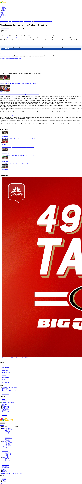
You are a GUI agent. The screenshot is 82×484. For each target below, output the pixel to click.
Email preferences (3, 17)
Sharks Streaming (5, 394)
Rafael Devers (5, 169)
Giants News (7, 444)
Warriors (4, 4)
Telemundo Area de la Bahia (11, 473)
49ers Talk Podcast (8, 435)
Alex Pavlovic (7, 443)
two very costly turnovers (7, 37)
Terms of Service (5, 407)
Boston (3, 399)
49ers (3, 6)
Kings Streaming (5, 392)
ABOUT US (4, 404)
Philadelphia (4, 400)
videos (3, 469)
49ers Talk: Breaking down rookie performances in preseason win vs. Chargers (19, 94)
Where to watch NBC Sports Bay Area (9, 387)
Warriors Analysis (8, 432)
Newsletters (2, 14)
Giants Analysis (5, 153)
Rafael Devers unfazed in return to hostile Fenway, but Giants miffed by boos (17, 171)
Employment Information (7, 411)
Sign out (1, 18)
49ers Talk (2, 91)
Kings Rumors (7, 456)
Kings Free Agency (8, 454)
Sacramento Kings (5, 451)
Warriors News (8, 431)
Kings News (7, 452)
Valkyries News (8, 462)
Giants (3, 7)
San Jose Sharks (5, 457)
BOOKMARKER (3, 30)
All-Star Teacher (5, 465)
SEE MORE (2, 359)
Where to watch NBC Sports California (9, 390)
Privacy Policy (5, 408)
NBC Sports (19, 473)
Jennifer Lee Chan (5, 28)
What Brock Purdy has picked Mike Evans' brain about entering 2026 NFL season (18, 147)
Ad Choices (4, 415)
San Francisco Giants (6, 441)
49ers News (7, 439)
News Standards (5, 406)
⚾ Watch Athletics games (47, 21)
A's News (7, 447)
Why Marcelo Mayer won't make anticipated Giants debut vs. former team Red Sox (18, 155)
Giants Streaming (5, 388)
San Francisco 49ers (6, 434)
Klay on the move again (28, 21)
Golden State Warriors (6, 428)
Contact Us (4, 405)
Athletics (4, 8)
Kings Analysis (8, 453)
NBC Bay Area (3, 473)
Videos (1, 12)
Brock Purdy (2, 81)
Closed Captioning (5, 412)
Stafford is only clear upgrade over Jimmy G (11, 115)
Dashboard (2, 16)
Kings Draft (7, 455)
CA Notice (4, 410)
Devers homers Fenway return (5, 21)
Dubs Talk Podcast (8, 429)
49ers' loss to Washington (19, 37)
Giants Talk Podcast (8, 442)
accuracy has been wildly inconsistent (11, 51)
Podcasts (1, 13)
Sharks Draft (7, 460)
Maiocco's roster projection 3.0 (17, 21)
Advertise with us (5, 409)
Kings (3, 9)
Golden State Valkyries (6, 461)
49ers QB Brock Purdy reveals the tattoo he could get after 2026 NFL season (18, 83)
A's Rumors (7, 449)
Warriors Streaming (6, 389)
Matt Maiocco (7, 437)
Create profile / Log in (4, 15)
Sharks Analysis (8, 459)
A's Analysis (7, 448)
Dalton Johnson (8, 433)
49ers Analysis (7, 440)
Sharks (3, 10)
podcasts (4, 470)
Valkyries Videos (8, 464)
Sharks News (7, 458)
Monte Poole (7, 430)
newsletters (4, 471)
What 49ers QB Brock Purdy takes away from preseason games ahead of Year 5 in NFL (19, 138)
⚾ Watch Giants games (37, 21)
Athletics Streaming (6, 391)
